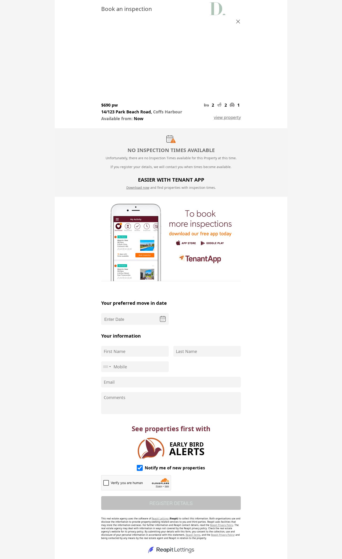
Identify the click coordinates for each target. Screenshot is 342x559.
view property (227, 117)
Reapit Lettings (160, 518)
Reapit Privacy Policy (221, 525)
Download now (137, 187)
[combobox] (106, 367)
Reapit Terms (193, 534)
